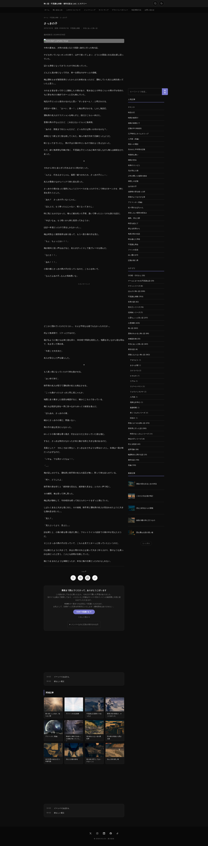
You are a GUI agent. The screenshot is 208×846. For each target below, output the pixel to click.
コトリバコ (134, 370)
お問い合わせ (149, 10)
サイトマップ (103, 10)
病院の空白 (132, 160)
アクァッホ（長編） (135, 202)
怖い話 (130, 328)
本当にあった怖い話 (90, 28)
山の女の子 (132, 186)
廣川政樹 (111, 839)
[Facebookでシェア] (80, 578)
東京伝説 (131, 349)
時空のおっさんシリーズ (139, 434)
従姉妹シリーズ (134, 312)
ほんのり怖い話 (134, 291)
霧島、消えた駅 (134, 218)
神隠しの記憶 (133, 181)
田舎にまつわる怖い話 (136, 423)
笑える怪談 (132, 444)
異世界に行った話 (135, 428)
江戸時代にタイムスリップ (138, 134)
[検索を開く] (155, 3)
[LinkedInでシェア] (87, 578)
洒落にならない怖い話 (136, 355)
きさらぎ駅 (134, 365)
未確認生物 (132, 339)
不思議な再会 (133, 244)
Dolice (103, 839)
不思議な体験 (75, 28)
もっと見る (146, 543)
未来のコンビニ (134, 165)
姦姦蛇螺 (133, 408)
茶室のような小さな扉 (136, 197)
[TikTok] (117, 833)
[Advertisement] (84, 302)
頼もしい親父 (59, 681)
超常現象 (131, 449)
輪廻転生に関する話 (135, 455)
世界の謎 (131, 302)
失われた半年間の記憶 (136, 149)
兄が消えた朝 (133, 171)
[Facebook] (111, 833)
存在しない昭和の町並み (137, 213)
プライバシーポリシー (120, 10)
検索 (165, 91)
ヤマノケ (131, 107)
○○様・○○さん (134, 275)
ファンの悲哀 (133, 250)
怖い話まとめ (58, 10)
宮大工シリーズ (134, 307)
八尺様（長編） (134, 139)
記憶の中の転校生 (135, 128)
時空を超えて (133, 223)
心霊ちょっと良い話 (135, 318)
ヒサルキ (133, 376)
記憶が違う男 (133, 260)
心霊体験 (131, 323)
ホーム (47, 10)
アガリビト (134, 360)
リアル (132, 381)
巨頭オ (132, 418)
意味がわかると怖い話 (136, 333)
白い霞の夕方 (133, 255)
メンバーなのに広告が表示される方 (85, 624)
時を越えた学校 (134, 239)
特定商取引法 (136, 10)
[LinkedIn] (104, 833)
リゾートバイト (136, 386)
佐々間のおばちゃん (135, 207)
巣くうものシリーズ (137, 413)
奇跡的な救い (133, 155)
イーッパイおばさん (61, 677)
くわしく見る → (84, 617)
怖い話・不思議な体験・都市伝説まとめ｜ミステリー (65, 3)
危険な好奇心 (135, 402)
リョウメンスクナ (137, 392)
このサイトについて (73, 10)
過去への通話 (133, 144)
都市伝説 (131, 460)
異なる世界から (134, 229)
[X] (90, 833)
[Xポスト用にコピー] (95, 578)
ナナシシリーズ (134, 286)
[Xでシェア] (73, 578)
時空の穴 (131, 112)
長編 (129, 465)
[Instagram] (97, 833)
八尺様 (132, 397)
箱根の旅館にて (134, 123)
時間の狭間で (133, 118)
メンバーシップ (89, 10)
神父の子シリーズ (135, 439)
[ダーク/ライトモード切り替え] (161, 3)
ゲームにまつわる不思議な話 (139, 281)
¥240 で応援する (84, 612)
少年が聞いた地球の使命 (137, 176)
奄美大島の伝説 (134, 234)
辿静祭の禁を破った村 (136, 192)
